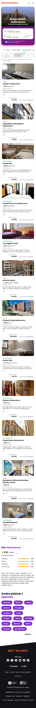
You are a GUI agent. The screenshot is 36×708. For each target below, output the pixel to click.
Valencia (6, 608)
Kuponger (19, 696)
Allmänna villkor (10, 696)
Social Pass (18, 676)
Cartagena (7, 613)
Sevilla (28, 623)
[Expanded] (4, 50)
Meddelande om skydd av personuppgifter (18, 692)
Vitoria (17, 618)
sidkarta (16, 700)
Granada (6, 629)
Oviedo (18, 613)
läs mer (9, 61)
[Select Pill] (29, 3)
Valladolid (28, 618)
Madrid (18, 602)
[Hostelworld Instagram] (16, 660)
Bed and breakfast (25, 672)
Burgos (5, 623)
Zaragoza (6, 618)
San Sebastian (20, 629)
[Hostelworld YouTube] (20, 660)
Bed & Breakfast (7, 161)
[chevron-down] (17, 554)
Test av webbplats (8, 700)
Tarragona (18, 608)
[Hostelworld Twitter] (12, 660)
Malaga (28, 602)
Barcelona (6, 602)
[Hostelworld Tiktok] (28, 660)
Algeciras (17, 623)
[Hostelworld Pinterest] (24, 660)
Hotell (4, 81)
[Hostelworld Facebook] (8, 660)
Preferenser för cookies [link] (27, 700)
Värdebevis (26, 696)
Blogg (7, 672)
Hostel (5, 278)
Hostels (12, 672)
